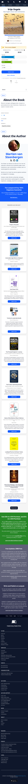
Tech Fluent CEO (14, 289)
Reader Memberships (5, 733)
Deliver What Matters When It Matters (14, 418)
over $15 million (18, 535)
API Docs (3, 705)
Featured (3, 633)
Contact (2, 723)
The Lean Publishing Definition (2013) (9, 750)
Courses (17, 4)
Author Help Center (5, 697)
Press (2, 724)
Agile (2, 120)
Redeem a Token (4, 644)
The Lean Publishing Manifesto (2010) (9, 752)
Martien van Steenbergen (15, 40)
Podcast (3, 641)
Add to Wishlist (11, 75)
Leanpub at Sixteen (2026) (6, 745)
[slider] (11, 62)
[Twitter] (11, 160)
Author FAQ (3, 695)
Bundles (10, 4)
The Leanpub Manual (5, 700)
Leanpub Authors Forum (6, 698)
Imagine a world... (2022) (6, 748)
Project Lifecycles (14, 224)
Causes (2, 712)
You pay (3, 65)
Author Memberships (5, 683)
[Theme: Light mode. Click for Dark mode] (14, 1)
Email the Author (6, 126)
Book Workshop (4, 665)
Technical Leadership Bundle (14, 318)
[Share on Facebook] (4, 115)
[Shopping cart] (19, 1)
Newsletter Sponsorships (6, 655)
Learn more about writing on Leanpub (14, 540)
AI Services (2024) (5, 747)
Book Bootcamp (4, 667)
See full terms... (14, 197)
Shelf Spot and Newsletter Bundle (8, 656)
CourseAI (3, 650)
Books (3, 4)
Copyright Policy (4, 759)
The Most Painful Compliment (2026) (8, 744)
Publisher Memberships (6, 674)
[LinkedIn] (17, 160)
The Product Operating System (14, 384)
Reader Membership (21, 78)
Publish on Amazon (5, 658)
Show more (14, 508)
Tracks (24, 4)
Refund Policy (4, 762)
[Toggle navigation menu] (26, 90)
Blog (2, 721)
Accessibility (3, 714)
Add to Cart (11, 72)
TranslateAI (3, 659)
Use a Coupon (4, 643)
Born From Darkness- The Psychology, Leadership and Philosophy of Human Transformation (14, 486)
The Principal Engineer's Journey (14, 352)
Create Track (4, 689)
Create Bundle (4, 686)
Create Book (3, 685)
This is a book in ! (10, 47)
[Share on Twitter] (2, 115)
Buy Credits (3, 735)
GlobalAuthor (4, 652)
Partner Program (4, 711)
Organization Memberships (7, 673)
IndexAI (2, 653)
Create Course (4, 688)
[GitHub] (14, 160)
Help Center (3, 738)
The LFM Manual (4, 702)
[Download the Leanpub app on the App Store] (14, 781)
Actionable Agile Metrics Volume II (14, 258)
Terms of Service (4, 757)
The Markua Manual (5, 703)
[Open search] (8, 1)
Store (7, 615)
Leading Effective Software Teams (14, 452)
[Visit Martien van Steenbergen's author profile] (14, 145)
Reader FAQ (3, 736)
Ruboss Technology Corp (21, 775)
